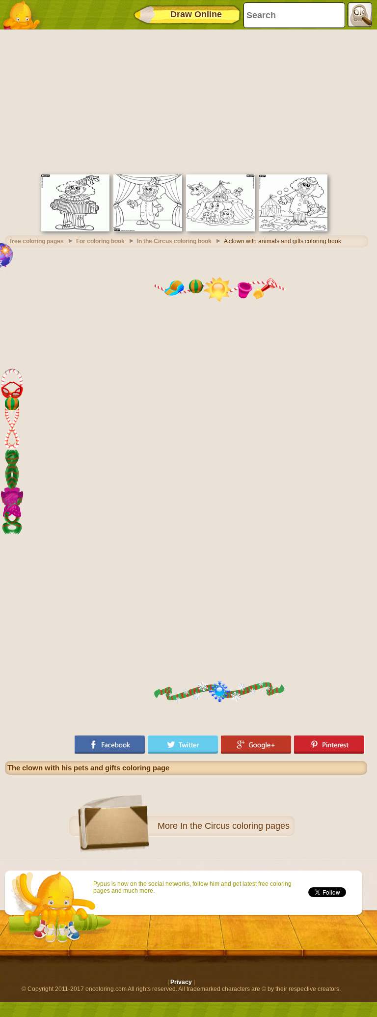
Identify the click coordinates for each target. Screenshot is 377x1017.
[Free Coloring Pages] (24, 14)
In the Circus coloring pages (235, 826)
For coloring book (100, 241)
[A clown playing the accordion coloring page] (75, 229)
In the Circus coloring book (174, 241)
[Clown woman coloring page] (147, 229)
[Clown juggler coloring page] (293, 229)
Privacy (181, 982)
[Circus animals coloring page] (220, 229)
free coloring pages (37, 241)
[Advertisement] (186, 101)
